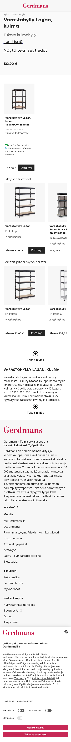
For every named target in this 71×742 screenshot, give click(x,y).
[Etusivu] (36, 5)
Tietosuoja (11, 561)
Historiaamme (13, 538)
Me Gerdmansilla (14, 521)
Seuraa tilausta (13, 583)
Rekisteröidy (12, 577)
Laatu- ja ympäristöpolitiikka (22, 556)
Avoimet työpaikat (15, 544)
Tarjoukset (11, 622)
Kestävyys (10, 550)
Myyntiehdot (12, 589)
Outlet (8, 616)
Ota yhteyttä (12, 527)
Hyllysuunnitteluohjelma (19, 605)
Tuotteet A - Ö (13, 610)
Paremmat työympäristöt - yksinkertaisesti (31, 532)
